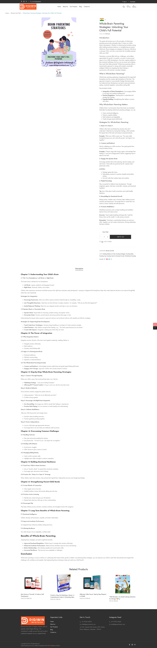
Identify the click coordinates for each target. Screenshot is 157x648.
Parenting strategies (120, 254)
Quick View (39, 588)
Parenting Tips (102, 256)
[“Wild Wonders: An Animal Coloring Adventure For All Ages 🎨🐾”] (122, 583)
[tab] (79, 268)
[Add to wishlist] (34, 588)
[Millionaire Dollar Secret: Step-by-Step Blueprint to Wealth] (93, 582)
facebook (21, 1)
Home (52, 621)
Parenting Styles (129, 254)
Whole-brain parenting (130, 256)
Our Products (54, 627)
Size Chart (105, 232)
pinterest (26, 1)
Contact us (53, 632)
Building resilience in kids (109, 254)
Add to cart (120, 237)
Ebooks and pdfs (110, 251)
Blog (51, 630)
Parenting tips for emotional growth (115, 256)
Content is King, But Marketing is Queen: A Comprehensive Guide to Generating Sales (62, 596)
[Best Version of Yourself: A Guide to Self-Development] (34, 582)
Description (79, 269)
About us (52, 624)
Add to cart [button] (30, 588)
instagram (24, 1)
